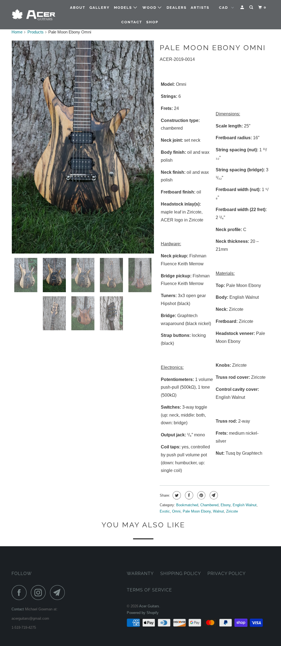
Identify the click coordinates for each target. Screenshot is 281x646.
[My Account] (242, 7)
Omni (176, 511)
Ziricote (232, 511)
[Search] (251, 7)
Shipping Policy (180, 573)
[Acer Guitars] (33, 15)
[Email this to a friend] (213, 495)
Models (123, 7)
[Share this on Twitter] (176, 495)
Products (35, 32)
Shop (152, 22)
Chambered (209, 505)
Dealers (177, 7)
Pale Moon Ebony (197, 511)
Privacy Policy (226, 573)
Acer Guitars (149, 606)
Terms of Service (149, 590)
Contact (131, 22)
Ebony (226, 505)
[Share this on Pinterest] (201, 495)
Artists (200, 7)
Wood (150, 7)
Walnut (218, 511)
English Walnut (245, 505)
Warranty (140, 573)
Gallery (99, 7)
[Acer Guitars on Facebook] (21, 592)
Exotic (165, 511)
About (77, 7)
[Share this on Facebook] (188, 495)
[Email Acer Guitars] (59, 592)
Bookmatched (187, 505)
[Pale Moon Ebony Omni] (83, 147)
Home (17, 32)
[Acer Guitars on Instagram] (40, 592)
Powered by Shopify (143, 613)
